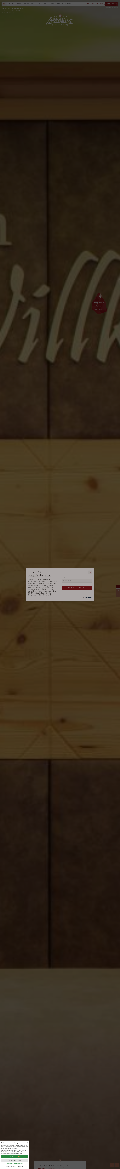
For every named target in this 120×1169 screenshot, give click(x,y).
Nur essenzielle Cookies (14, 1160)
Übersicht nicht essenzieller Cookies (15, 1163)
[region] (14, 1149)
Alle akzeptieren (13, 1156)
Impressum (20, 1166)
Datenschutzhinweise (11, 1166)
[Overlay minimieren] (27, 1143)
